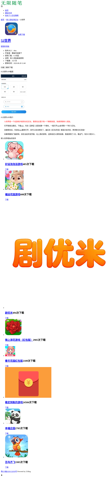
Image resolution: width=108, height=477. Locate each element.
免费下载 (21, 34)
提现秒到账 (5, 46)
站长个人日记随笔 (12, 15)
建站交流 (8, 13)
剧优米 (9, 312)
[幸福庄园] (12, 423)
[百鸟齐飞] (16, 457)
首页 (6, 10)
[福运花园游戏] (14, 189)
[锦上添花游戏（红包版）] (13, 335)
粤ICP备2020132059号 (9, 471)
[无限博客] (11, 4)
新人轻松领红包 (12, 20)
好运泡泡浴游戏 (14, 164)
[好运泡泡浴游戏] (14, 159)
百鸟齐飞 (10, 462)
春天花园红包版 (14, 360)
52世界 (6, 40)
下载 (6, 169)
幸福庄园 (10, 428)
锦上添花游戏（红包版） (19, 340)
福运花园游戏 (12, 194)
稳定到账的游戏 (14, 402)
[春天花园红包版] (10, 356)
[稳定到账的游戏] (28, 397)
